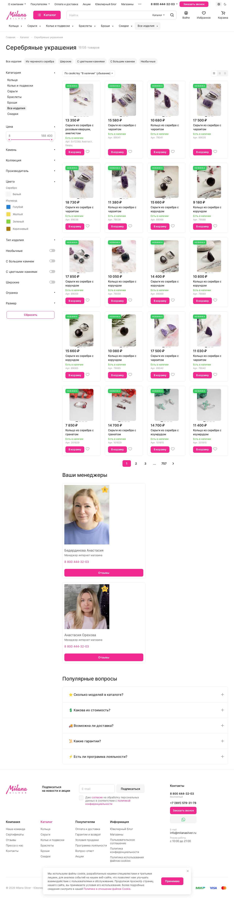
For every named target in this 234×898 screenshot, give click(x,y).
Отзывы (11, 840)
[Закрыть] (187, 871)
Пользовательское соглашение (122, 841)
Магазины (116, 834)
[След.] (173, 463)
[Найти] (172, 15)
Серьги (12, 91)
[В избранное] (87, 151)
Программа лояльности (91, 845)
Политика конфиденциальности (124, 850)
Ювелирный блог (121, 829)
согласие (97, 797)
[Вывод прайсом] (225, 73)
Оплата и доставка (87, 829)
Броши (12, 102)
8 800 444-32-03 (163, 4)
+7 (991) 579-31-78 (183, 803)
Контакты (12, 851)
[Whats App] (183, 819)
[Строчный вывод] (219, 73)
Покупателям (85, 822)
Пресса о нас (14, 845)
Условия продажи (87, 840)
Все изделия (16, 108)
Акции (79, 856)
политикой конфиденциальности (107, 802)
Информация (119, 822)
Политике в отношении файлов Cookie (107, 888)
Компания (13, 822)
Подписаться (130, 789)
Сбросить (30, 315)
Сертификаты (15, 834)
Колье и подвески (20, 85)
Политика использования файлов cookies (127, 859)
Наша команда (15, 829)
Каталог (46, 822)
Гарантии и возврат (88, 834)
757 (164, 463)
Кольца (12, 80)
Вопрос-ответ (84, 851)
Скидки (12, 114)
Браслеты (14, 97)
